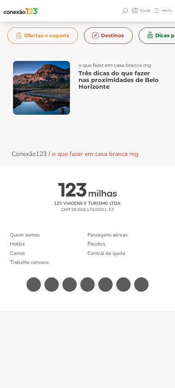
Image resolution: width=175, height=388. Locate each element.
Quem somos (24, 235)
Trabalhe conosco (29, 262)
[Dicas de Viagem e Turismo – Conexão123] (21, 11)
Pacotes (96, 244)
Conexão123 (29, 154)
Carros (17, 253)
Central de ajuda (106, 253)
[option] (42, 35)
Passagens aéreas (107, 235)
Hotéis (17, 244)
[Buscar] (126, 11)
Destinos (112, 35)
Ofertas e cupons (46, 35)
